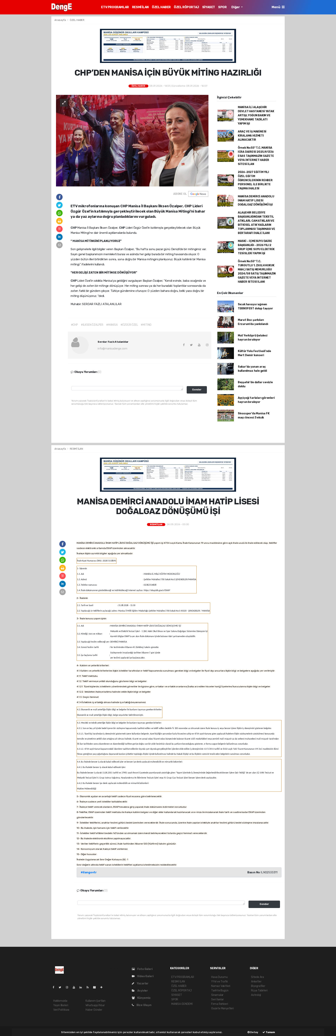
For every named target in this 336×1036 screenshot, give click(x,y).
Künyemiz (144, 998)
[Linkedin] (82, 987)
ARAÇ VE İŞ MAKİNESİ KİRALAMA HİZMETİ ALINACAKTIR (252, 135)
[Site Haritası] (96, 987)
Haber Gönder (94, 1009)
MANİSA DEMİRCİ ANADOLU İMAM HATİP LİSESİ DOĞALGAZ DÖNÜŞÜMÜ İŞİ (256, 200)
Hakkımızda (60, 1000)
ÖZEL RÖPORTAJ (186, 7)
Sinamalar (217, 995)
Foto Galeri (145, 969)
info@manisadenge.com (112, 348)
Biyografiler (258, 986)
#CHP (74, 325)
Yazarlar (142, 983)
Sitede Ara (257, 977)
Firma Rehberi (219, 1004)
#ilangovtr (89, 872)
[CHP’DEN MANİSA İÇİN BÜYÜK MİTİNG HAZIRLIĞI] (132, 140)
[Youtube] (75, 987)
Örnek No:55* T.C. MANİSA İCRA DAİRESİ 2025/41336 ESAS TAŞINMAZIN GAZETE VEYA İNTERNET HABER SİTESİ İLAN (256, 156)
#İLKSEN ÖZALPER (92, 325)
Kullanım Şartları (95, 1000)
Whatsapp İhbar (95, 1005)
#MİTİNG (146, 325)
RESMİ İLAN (140, 7)
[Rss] (89, 987)
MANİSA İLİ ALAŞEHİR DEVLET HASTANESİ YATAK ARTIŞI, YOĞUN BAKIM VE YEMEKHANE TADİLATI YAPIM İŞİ (256, 115)
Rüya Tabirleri (259, 990)
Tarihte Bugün (219, 990)
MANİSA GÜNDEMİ (181, 1004)
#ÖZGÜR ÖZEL (129, 325)
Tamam (270, 1032)
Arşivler (142, 990)
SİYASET (208, 7)
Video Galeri (144, 976)
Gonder (196, 389)
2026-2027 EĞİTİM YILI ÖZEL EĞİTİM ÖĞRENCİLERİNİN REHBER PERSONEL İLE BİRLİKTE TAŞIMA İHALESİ (255, 180)
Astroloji (256, 995)
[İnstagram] (68, 987)
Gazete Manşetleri (222, 1008)
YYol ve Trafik (219, 981)
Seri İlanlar (217, 999)
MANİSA (79, 241)
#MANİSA (112, 325)
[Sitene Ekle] (103, 987)
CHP (74, 227)
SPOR (222, 7)
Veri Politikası (61, 1009)
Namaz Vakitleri (220, 986)
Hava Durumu (219, 977)
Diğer (235, 7)
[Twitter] (61, 987)
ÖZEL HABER (161, 7)
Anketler (256, 981)
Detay (254, 1032)
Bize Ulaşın (143, 1005)
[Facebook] (55, 987)
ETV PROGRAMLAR (115, 7)
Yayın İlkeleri (60, 1005)
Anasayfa (60, 20)
